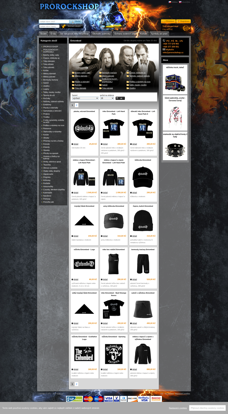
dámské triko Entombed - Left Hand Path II (143, 112)
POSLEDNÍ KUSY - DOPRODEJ (51, 51)
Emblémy (47, 105)
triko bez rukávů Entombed (114, 249)
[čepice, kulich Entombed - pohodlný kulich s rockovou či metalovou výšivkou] (143, 221)
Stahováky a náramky (52, 132)
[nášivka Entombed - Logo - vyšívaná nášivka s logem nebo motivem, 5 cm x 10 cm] (84, 264)
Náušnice (47, 196)
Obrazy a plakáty (50, 168)
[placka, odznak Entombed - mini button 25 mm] (84, 129)
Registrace (185, 21)
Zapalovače (48, 174)
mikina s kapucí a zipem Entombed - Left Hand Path (114, 161)
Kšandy (46, 147)
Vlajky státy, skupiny (51, 171)
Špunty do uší (49, 95)
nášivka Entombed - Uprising (113, 337)
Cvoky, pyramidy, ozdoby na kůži (53, 121)
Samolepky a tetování (52, 111)
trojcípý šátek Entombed (84, 206)
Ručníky (78, 85)
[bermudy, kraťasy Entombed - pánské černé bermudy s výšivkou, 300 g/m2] (143, 264)
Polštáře (46, 183)
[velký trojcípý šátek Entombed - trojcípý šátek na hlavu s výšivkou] (84, 309)
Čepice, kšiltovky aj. (137, 73)
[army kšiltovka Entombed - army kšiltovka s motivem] (113, 221)
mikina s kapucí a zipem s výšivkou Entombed (142, 338)
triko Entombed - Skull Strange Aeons (113, 294)
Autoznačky (48, 186)
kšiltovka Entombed (143, 160)
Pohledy (46, 199)
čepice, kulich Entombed (143, 206)
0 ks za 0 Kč (171, 28)
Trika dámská (80, 88)
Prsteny (46, 114)
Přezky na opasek (50, 153)
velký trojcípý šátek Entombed (84, 293)
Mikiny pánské (108, 76)
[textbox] (49, 26)
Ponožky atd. (48, 202)
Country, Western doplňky (54, 190)
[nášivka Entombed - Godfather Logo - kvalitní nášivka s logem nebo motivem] (84, 354)
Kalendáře (47, 193)
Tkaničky (47, 165)
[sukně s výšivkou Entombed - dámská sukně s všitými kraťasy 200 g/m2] (143, 309)
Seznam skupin (74, 26)
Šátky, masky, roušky (138, 85)
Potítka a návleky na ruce (139, 82)
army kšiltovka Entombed (113, 206)
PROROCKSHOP (50, 47)
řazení (74, 95)
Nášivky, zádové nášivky (139, 76)
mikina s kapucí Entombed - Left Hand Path (84, 161)
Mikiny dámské (81, 76)
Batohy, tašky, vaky (82, 73)
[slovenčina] (180, 2)
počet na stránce (107, 95)
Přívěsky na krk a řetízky (53, 141)
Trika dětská (48, 64)
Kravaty (46, 144)
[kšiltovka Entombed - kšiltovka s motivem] (143, 177)
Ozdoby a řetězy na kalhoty (51, 157)
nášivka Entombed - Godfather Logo (84, 338)
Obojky (46, 138)
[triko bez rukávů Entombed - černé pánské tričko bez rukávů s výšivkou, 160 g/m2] (113, 264)
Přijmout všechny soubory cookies (207, 408)
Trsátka (46, 117)
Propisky (47, 177)
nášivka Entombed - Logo (84, 249)
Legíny (46, 89)
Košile (46, 70)
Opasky (46, 150)
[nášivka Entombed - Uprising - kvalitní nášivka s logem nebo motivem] (113, 354)
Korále (46, 135)
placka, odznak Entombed (84, 111)
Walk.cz (60, 393)
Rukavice (47, 128)
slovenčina (186, 2)
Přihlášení (170, 21)
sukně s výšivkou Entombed (142, 293)
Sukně (104, 85)
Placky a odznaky (82, 82)
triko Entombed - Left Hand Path (114, 112)
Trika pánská (107, 88)
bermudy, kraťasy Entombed (142, 249)
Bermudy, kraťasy (109, 73)
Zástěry (132, 88)
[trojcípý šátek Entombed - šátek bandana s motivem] (84, 221)
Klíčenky (46, 180)
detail (76, 144)
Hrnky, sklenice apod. (52, 162)
